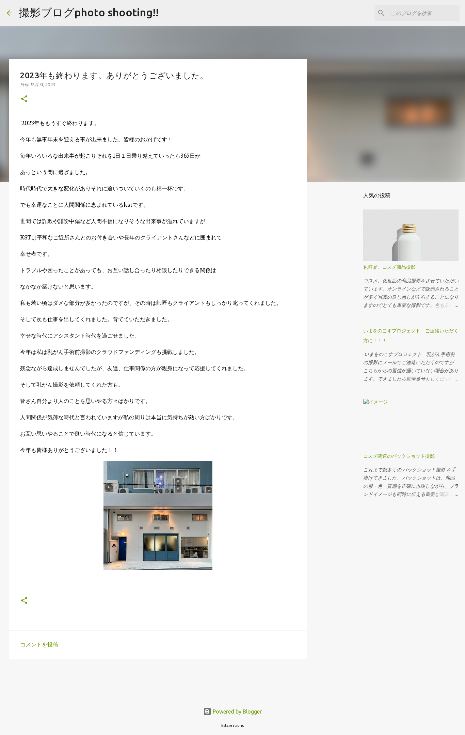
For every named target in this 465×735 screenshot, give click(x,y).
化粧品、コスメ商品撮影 (389, 267)
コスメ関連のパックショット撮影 (399, 456)
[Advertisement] (86, 680)
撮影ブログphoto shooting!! (89, 12)
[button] (24, 99)
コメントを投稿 (39, 644)
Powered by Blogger (236, 711)
